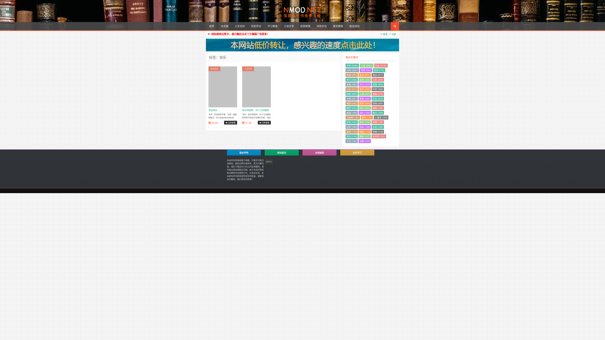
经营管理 (305, 26)
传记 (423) (365, 84)
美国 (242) (351, 103)
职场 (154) (367, 117)
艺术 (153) (351, 122)
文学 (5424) (352, 65)
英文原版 (338, 26)
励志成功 (354, 26)
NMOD (269, 161)
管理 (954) (366, 70)
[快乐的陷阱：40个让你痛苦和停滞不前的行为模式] (256, 86)
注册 (394, 34)
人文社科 (240, 26)
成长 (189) (365, 112)
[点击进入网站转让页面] (302, 45)
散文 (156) (378, 112)
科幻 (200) (365, 108)
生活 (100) (351, 141)
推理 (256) (365, 98)
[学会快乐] (222, 86)
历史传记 (256, 26)
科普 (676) (351, 74)
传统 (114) (378, 131)
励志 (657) (365, 74)
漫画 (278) (378, 93)
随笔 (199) (378, 108)
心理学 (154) (381, 117)
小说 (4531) (366, 65)
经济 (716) (379, 70)
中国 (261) (351, 98)
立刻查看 (232, 122)
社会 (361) (351, 89)
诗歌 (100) (365, 141)
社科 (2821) (352, 70)
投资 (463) (365, 79)
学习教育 (273, 26)
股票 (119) (351, 131)
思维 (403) (378, 84)
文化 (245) (378, 98)
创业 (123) (365, 126)
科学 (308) (378, 89)
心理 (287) (365, 93)
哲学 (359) (365, 89)
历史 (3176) (381, 65)
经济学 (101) (379, 136)
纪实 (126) (351, 126)
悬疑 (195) (351, 112)
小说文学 (289, 26)
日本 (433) (378, 79)
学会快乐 (212, 110)
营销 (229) (378, 103)
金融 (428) (351, 84)
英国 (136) (378, 122)
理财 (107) (365, 136)
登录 (385, 34)
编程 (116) (365, 131)
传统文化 (322, 26)
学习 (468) (351, 79)
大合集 (224, 26)
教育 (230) (365, 103)
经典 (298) (351, 93)
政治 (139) (365, 122)
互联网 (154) (352, 117)
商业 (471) (378, 74)
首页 (211, 26)
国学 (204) (351, 108)
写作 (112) (351, 136)
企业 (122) (378, 126)
